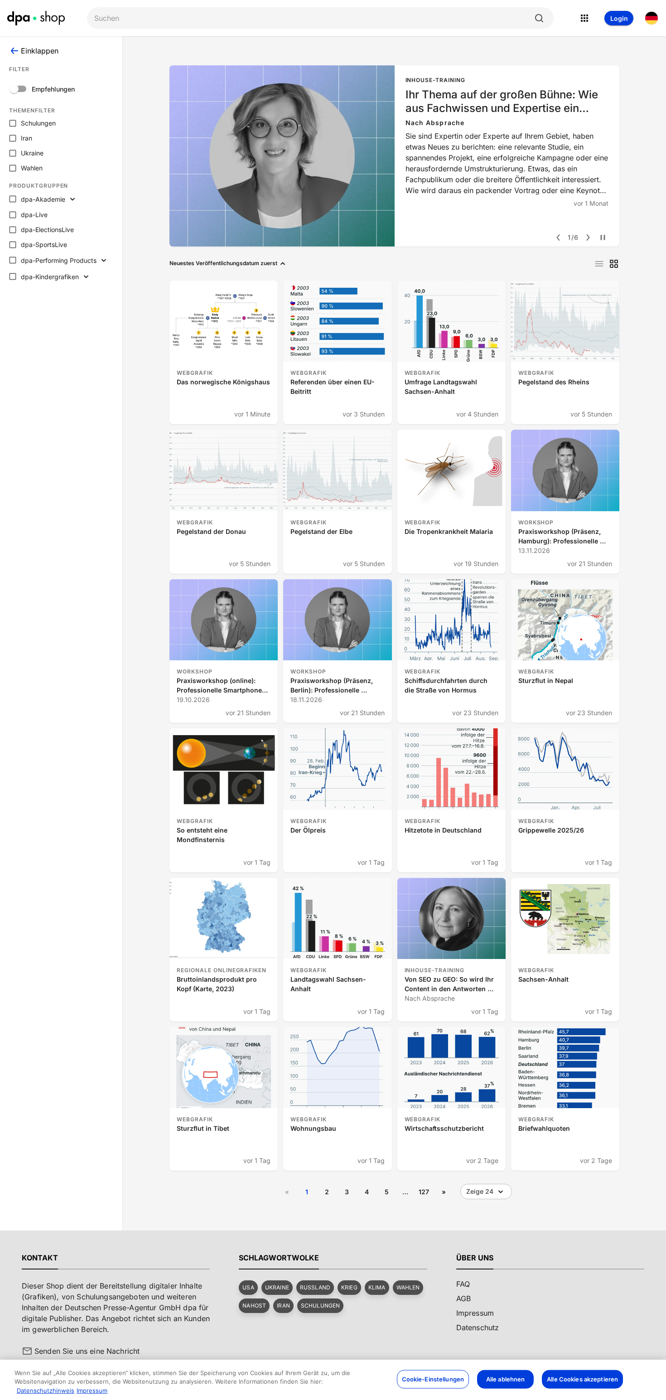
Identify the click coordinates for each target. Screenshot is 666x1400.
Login (619, 18)
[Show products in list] (599, 263)
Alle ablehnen (505, 1378)
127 (424, 1192)
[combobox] (313, 18)
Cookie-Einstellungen (433, 1378)
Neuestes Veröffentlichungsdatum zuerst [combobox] (223, 263)
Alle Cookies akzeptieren (582, 1378)
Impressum (92, 1390)
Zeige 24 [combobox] (479, 1191)
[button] (248, 1287)
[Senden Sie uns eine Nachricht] (27, 1351)
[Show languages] (651, 18)
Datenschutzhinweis (45, 1390)
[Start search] (539, 18)
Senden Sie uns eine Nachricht (87, 1351)
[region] (333, 1380)
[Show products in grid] (613, 263)
